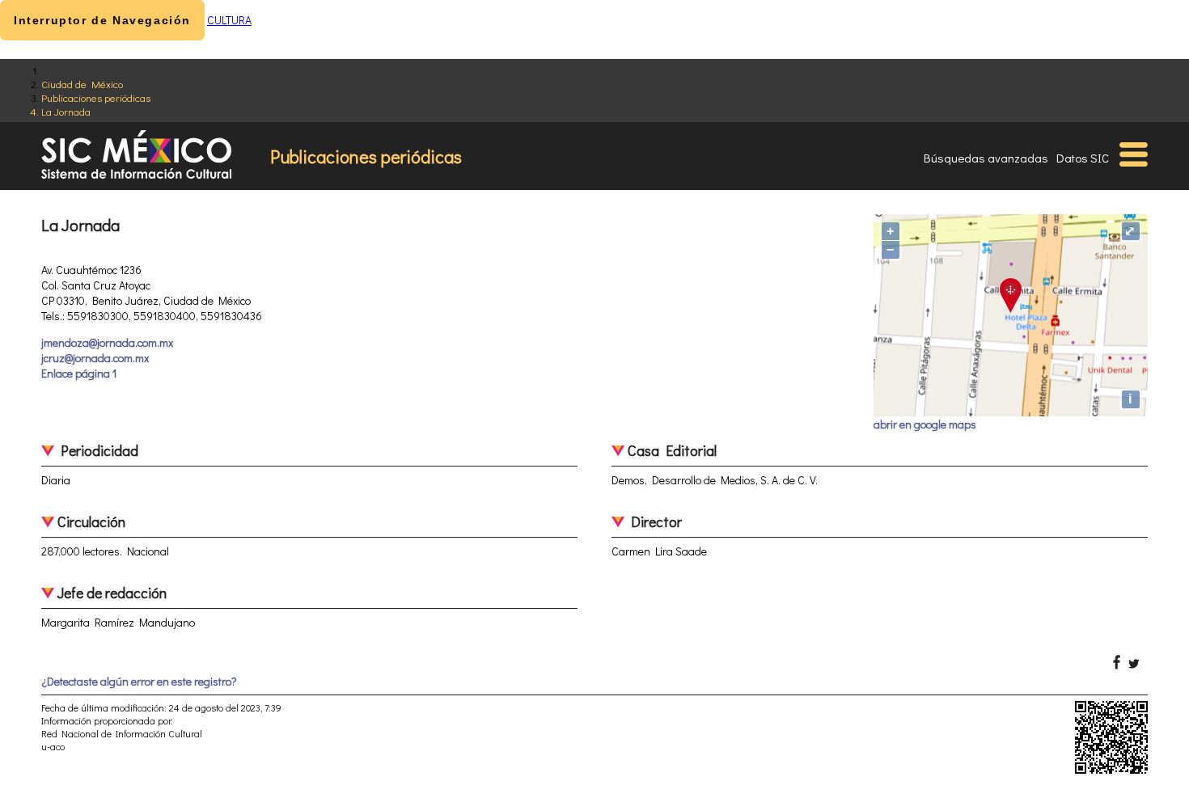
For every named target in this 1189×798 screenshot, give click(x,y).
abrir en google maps (925, 424)
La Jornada (66, 111)
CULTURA (229, 19)
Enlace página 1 (78, 373)
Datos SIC (1082, 158)
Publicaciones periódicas (95, 97)
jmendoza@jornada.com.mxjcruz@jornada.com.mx (107, 350)
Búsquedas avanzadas (986, 158)
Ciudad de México (82, 84)
